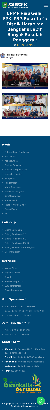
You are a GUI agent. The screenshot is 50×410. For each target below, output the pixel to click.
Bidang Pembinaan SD (15, 234)
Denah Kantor (11, 209)
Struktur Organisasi (14, 165)
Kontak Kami (11, 200)
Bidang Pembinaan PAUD (17, 243)
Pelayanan (10, 178)
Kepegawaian (11, 161)
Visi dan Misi (11, 156)
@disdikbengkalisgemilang (30, 361)
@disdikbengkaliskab (28, 366)
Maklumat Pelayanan (15, 191)
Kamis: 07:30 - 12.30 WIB (17, 334)
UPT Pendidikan (12, 252)
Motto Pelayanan (13, 187)
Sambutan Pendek (13, 174)
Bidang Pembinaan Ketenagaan (20, 247)
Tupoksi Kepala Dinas (15, 205)
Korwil (8, 277)
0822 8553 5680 (17, 371)
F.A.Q (7, 213)
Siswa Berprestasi (14, 290)
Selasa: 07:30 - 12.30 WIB (17, 330)
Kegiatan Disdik (12, 272)
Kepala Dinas (11, 268)
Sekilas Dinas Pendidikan (17, 152)
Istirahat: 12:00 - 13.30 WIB (18, 315)
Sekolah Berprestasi (14, 281)
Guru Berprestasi (13, 286)
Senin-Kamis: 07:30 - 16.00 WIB (20, 306)
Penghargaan (11, 183)
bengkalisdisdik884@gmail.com (28, 357)
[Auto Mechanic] (15, 5)
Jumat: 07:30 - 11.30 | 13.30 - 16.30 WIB (24, 311)
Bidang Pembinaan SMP (16, 238)
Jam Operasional (13, 196)
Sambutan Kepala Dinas (16, 169)
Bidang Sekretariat (13, 230)
